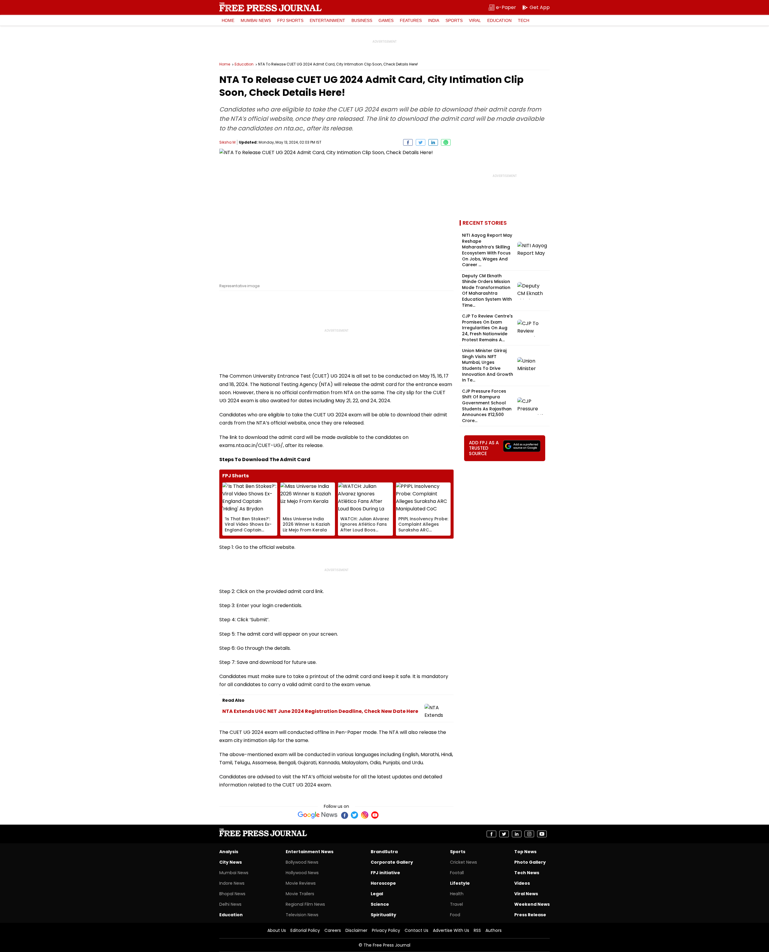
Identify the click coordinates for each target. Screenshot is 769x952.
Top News (525, 852)
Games (386, 20)
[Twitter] (354, 815)
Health (457, 894)
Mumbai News (256, 20)
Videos (522, 883)
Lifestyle (460, 883)
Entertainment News (309, 852)
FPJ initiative (385, 873)
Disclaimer (356, 930)
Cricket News (463, 862)
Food (455, 915)
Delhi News (230, 904)
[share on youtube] (542, 834)
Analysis (228, 852)
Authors (493, 930)
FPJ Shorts (290, 20)
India (433, 20)
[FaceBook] (344, 815)
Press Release (530, 915)
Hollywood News (302, 873)
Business (361, 20)
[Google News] (318, 815)
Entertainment (327, 20)
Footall (457, 873)
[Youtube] (374, 815)
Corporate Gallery (392, 862)
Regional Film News (305, 904)
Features (411, 20)
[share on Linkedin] (433, 142)
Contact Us (416, 930)
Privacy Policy (386, 930)
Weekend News (532, 904)
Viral (475, 20)
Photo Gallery (530, 862)
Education (499, 20)
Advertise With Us (451, 930)
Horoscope (383, 883)
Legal (377, 894)
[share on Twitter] (420, 142)
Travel (456, 904)
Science (380, 904)
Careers (332, 930)
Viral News (526, 894)
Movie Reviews (301, 883)
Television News (302, 915)
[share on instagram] (529, 834)
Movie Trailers (300, 894)
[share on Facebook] (408, 142)
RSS (477, 930)
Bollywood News (302, 862)
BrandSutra (384, 852)
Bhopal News (232, 894)
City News (230, 862)
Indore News (232, 883)
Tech (523, 20)
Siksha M (227, 142)
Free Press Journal (270, 6)
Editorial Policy (305, 930)
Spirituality (383, 915)
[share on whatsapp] (446, 142)
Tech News (526, 873)
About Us (276, 930)
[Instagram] (364, 815)
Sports (454, 20)
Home (228, 20)
